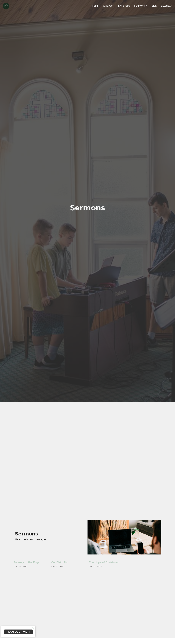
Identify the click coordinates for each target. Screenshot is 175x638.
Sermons (139, 6)
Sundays (108, 6)
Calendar (166, 6)
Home (95, 6)
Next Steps (123, 6)
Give (154, 6)
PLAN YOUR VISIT (18, 631)
